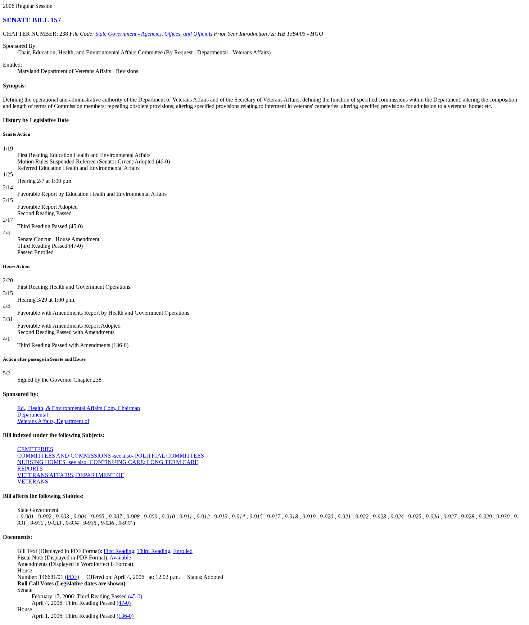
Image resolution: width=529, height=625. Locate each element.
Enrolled (183, 551)
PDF (72, 577)
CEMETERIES (35, 449)
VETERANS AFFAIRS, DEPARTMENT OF (70, 475)
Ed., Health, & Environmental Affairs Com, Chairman (78, 408)
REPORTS (30, 469)
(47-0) (124, 603)
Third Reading (153, 551)
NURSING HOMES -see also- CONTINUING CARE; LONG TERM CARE (107, 462)
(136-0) (125, 616)
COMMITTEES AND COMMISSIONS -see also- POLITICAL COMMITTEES (110, 456)
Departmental (32, 415)
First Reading (119, 551)
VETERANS (32, 481)
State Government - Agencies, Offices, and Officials (153, 34)
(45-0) (135, 596)
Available (120, 557)
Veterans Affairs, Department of (53, 421)
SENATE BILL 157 (32, 20)
